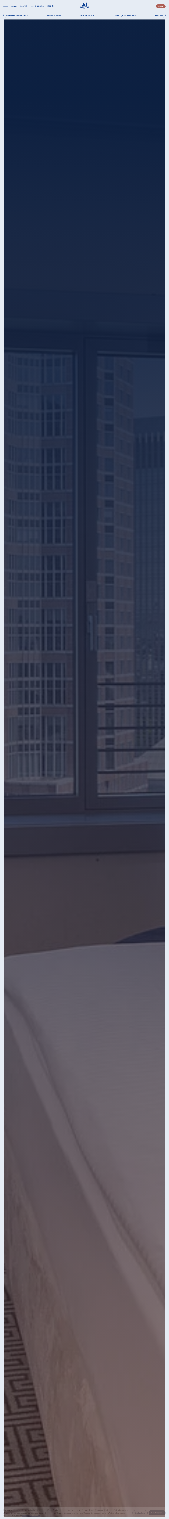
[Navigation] (5, 6)
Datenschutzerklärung (31, 1516)
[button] (140, 1513)
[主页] (84, 5)
